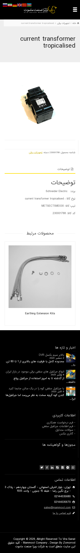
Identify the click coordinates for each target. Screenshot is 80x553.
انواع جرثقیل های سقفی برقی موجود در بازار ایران (35, 371)
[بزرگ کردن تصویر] (40, 102)
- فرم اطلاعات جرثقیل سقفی (58, 426)
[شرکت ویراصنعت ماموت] (40, 9)
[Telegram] (68, 467)
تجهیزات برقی (35, 152)
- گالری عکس (67, 434)
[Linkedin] (52, 467)
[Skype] (57, 467)
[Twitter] (42, 467)
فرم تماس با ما (62, 513)
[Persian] (10, 5)
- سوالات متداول (65, 430)
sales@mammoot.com (57, 507)
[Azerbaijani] (29, 5)
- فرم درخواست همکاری (61, 422)
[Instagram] (62, 467)
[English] (19, 5)
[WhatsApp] (73, 467)
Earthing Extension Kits (40, 313)
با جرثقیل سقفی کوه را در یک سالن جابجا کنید (36, 388)
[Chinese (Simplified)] (24, 5)
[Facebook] (47, 467)
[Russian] (5, 5)
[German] (14, 5)
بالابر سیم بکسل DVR (51, 355)
